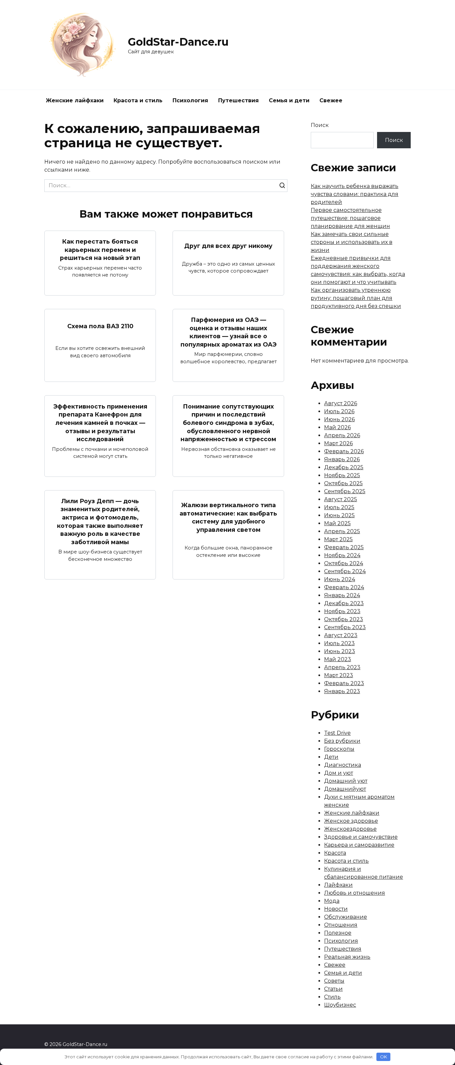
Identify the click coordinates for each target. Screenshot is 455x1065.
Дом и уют (338, 773)
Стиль (332, 997)
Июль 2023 (339, 643)
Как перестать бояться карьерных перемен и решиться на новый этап (100, 249)
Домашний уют (345, 781)
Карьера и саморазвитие (359, 845)
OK (383, 1056)
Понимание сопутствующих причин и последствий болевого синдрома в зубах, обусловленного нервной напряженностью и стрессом (228, 423)
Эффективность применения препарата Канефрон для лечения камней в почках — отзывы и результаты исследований (100, 423)
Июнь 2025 (339, 515)
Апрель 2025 (342, 531)
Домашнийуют (345, 789)
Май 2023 (337, 659)
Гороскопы (339, 749)
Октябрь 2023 (343, 619)
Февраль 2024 (344, 587)
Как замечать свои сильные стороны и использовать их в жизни (351, 242)
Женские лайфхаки (75, 100)
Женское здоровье (351, 821)
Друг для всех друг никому (228, 245)
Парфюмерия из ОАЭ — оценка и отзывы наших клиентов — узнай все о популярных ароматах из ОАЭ (228, 332)
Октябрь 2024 (343, 563)
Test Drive (337, 733)
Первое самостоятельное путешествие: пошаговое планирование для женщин (350, 218)
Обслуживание (345, 917)
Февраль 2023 (344, 683)
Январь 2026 (342, 459)
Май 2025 (337, 523)
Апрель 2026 (342, 435)
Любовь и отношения (354, 893)
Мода (331, 901)
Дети (331, 757)
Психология (190, 100)
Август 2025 (340, 499)
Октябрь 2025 (343, 483)
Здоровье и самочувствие (361, 837)
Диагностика (342, 765)
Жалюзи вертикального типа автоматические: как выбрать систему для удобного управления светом (228, 517)
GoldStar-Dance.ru (178, 41)
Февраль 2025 (344, 547)
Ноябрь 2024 (342, 555)
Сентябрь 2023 (345, 627)
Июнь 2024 (339, 579)
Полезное (337, 933)
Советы (334, 981)
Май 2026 (337, 427)
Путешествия (238, 100)
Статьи (333, 989)
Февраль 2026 (344, 451)
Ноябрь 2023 (342, 611)
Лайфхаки (338, 885)
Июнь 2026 (339, 419)
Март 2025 (338, 539)
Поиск (320, 125)
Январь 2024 (342, 595)
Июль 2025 (339, 507)
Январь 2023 (342, 691)
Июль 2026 (339, 411)
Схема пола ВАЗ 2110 (100, 325)
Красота (335, 853)
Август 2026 (340, 403)
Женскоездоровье (350, 829)
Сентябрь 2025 (344, 491)
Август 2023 (340, 635)
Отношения (340, 925)
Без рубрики (342, 741)
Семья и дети (289, 100)
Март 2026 (338, 443)
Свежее (330, 100)
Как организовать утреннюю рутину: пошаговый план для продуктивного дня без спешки (356, 298)
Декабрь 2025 (343, 467)
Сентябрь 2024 (345, 571)
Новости (336, 909)
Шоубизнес (340, 1005)
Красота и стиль (138, 100)
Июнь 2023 (339, 651)
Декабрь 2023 (344, 603)
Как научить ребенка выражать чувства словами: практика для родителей (354, 194)
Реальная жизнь (347, 957)
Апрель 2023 (342, 667)
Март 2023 (338, 675)
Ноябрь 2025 (342, 475)
